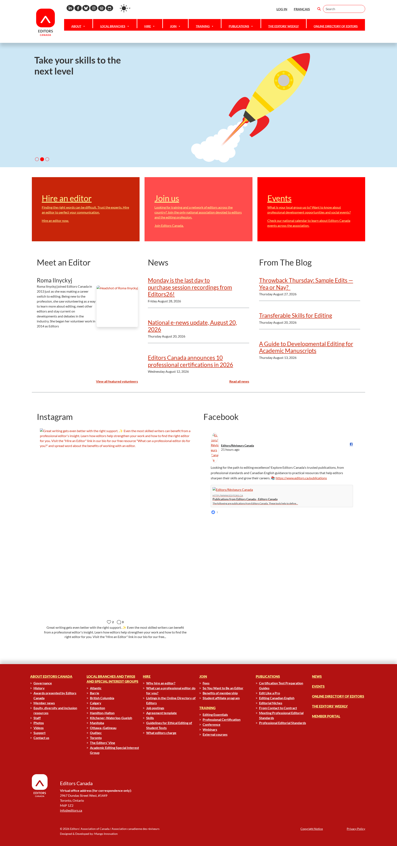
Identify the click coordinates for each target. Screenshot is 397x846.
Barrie (94, 693)
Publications (239, 26)
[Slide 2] (47, 159)
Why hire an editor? (160, 683)
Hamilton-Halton (102, 713)
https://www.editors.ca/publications (301, 478)
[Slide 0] (37, 159)
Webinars (210, 729)
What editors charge (161, 733)
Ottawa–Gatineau (103, 728)
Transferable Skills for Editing (295, 315)
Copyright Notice (311, 828)
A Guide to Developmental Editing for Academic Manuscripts (306, 347)
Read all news (239, 381)
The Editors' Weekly (283, 26)
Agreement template (161, 713)
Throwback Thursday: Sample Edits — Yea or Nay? (306, 284)
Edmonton (97, 708)
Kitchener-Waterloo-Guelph (111, 718)
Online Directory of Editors (336, 26)
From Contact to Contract (278, 708)
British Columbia (102, 698)
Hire (147, 26)
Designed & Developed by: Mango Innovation (89, 833)
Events (318, 686)
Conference (211, 724)
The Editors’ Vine (102, 743)
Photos (38, 723)
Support (39, 733)
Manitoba (97, 723)
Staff (37, 718)
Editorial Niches (270, 703)
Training (203, 26)
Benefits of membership (220, 693)
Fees (206, 683)
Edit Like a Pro (269, 693)
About (76, 26)
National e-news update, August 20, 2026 (192, 326)
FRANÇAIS (302, 9)
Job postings (155, 708)
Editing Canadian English (276, 698)
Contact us (41, 738)
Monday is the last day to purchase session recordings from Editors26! (190, 287)
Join (173, 26)
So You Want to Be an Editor (223, 688)
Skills (150, 718)
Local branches (112, 26)
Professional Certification (221, 719)
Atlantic (96, 688)
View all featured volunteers (117, 381)
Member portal (326, 716)
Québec (96, 733)
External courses (215, 734)
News (317, 676)
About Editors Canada (51, 676)
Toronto (96, 738)
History (39, 688)
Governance (42, 683)
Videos (38, 728)
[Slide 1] (42, 159)
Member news (44, 703)
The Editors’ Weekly (330, 706)
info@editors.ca (71, 810)
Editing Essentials (215, 714)
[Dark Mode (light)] (125, 8)
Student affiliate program (221, 698)
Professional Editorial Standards (282, 723)
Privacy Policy (356, 828)
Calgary (95, 703)
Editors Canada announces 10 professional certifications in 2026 (190, 361)
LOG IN (281, 9)
